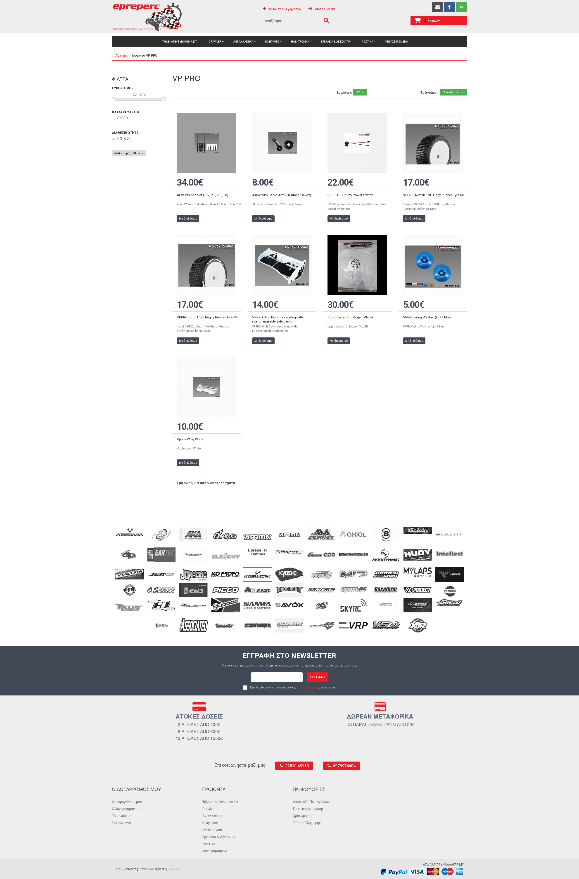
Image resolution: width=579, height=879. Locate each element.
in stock (123, 138)
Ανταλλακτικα (243, 41)
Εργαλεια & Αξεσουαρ (335, 41)
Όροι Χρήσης (302, 816)
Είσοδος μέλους (324, 9)
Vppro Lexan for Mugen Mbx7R (350, 317)
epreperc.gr (132, 869)
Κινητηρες (272, 41)
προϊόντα (432, 20)
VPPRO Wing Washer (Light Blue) (427, 317)
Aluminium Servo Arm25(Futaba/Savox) (281, 195)
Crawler (215, 41)
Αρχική (120, 55)
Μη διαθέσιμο (188, 218)
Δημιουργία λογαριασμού (285, 9)
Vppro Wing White (190, 439)
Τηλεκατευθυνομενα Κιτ (179, 41)
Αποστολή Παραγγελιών (311, 802)
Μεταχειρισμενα (396, 41)
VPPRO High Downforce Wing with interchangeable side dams (277, 319)
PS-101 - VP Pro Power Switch (350, 195)
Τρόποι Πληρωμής (307, 823)
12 (358, 92)
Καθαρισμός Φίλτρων (129, 153)
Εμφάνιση (344, 92)
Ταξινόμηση (429, 92)
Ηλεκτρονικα (300, 41)
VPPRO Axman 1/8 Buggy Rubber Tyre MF (434, 195)
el (461, 7)
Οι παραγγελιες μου (127, 802)
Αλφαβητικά (452, 92)
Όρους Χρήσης (306, 687)
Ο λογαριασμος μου (126, 809)
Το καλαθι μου (122, 816)
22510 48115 (297, 765)
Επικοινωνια (121, 823)
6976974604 (344, 765)
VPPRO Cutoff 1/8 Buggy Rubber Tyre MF (207, 317)
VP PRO (122, 118)
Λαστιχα (367, 41)
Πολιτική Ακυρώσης (308, 809)
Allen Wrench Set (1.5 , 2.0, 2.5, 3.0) (202, 195)
